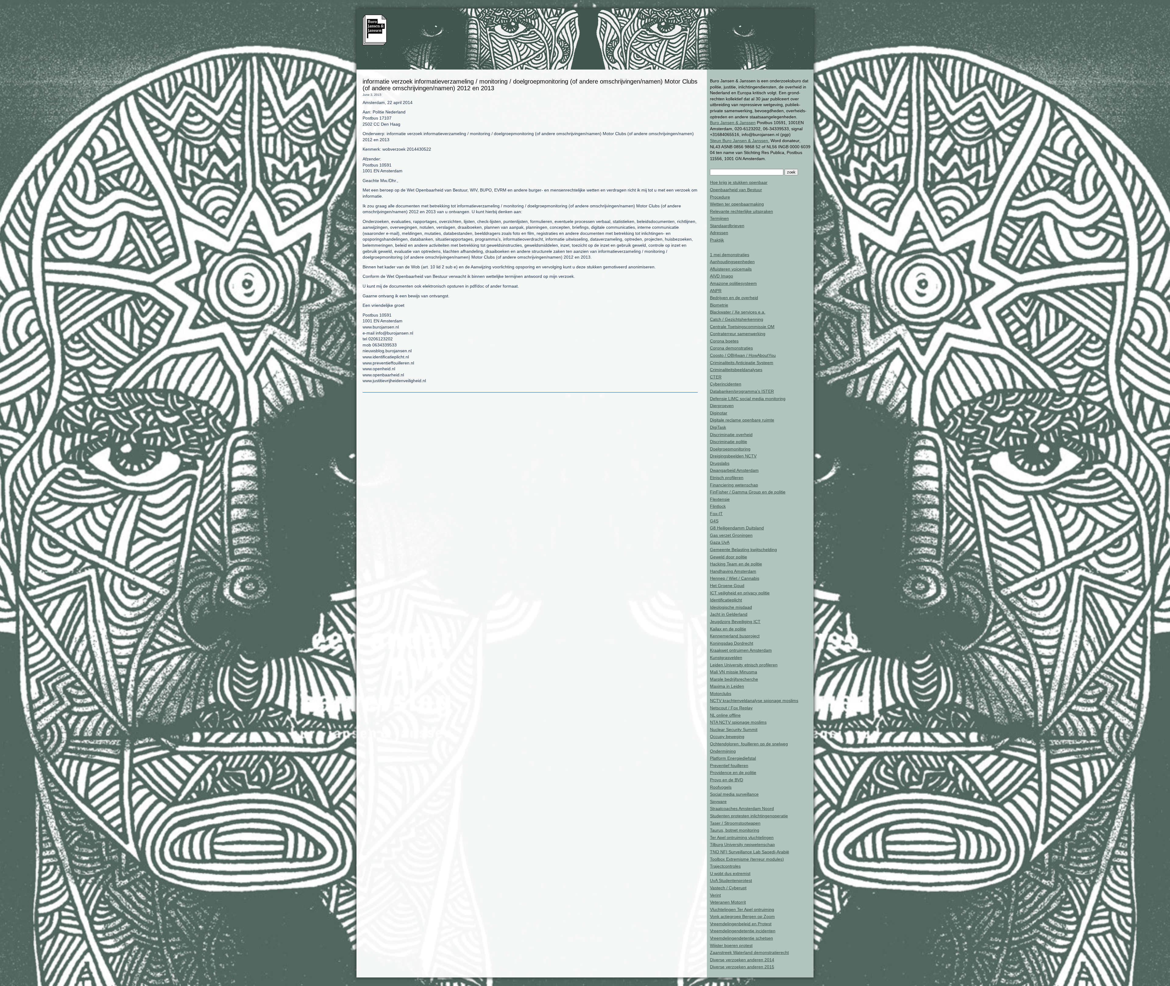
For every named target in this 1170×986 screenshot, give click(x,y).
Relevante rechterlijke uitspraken (741, 211)
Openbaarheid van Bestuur (736, 189)
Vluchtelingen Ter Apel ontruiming (742, 909)
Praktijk (717, 240)
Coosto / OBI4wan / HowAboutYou (743, 355)
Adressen (719, 232)
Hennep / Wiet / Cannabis (734, 578)
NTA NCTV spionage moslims (738, 722)
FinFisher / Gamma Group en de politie (747, 491)
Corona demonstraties (731, 348)
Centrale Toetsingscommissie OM (742, 326)
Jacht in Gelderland (728, 614)
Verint (715, 895)
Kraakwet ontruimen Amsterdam (741, 650)
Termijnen (719, 218)
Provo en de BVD (726, 779)
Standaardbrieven (727, 225)
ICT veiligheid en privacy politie (740, 592)
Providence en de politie (733, 772)
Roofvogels (721, 787)
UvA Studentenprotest (731, 880)
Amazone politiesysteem (733, 283)
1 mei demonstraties (729, 254)
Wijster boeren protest (731, 945)
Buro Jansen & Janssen (733, 122)
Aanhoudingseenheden (732, 261)
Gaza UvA (719, 542)
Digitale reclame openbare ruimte (742, 420)
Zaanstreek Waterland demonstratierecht (749, 952)
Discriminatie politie (728, 441)
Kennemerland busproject (735, 635)
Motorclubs (720, 693)
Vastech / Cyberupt (728, 887)
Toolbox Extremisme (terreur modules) (747, 859)
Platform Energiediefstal (733, 758)
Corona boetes (724, 341)
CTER (716, 377)
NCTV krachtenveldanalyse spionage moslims (754, 700)
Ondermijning (723, 751)
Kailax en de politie (728, 628)
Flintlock (718, 506)
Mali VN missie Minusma (733, 671)
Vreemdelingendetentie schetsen (741, 938)
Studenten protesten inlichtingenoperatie (749, 815)
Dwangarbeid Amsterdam (734, 470)
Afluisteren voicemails (731, 269)
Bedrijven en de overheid (734, 297)
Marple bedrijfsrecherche (734, 679)
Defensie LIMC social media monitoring (747, 398)
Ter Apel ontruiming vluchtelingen (742, 837)
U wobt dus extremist (730, 873)
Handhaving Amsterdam (733, 571)
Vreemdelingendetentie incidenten (742, 930)
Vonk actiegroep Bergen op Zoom (742, 916)
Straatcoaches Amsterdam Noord (742, 808)
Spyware (718, 801)
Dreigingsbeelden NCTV (733, 456)
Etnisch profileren (726, 477)
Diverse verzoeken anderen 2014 (742, 959)
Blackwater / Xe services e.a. (737, 312)
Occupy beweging (727, 736)
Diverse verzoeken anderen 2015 (742, 966)
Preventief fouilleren (729, 765)
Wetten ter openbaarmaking (737, 204)
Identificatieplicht (726, 599)
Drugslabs (719, 463)
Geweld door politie (728, 556)
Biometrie (719, 305)
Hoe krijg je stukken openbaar (739, 182)
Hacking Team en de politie (736, 563)
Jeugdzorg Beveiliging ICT (735, 621)
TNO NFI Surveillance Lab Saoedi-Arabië (749, 851)
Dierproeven (722, 405)
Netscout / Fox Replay (731, 707)
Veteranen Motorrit (728, 902)
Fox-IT (716, 513)
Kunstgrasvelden (726, 657)
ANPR (716, 290)
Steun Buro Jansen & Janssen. (739, 140)
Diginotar (718, 413)
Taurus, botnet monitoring (734, 830)
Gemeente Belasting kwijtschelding (743, 549)
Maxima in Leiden (727, 686)
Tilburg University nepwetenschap (742, 844)
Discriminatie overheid (731, 434)
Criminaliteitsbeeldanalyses (736, 369)
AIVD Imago (721, 276)
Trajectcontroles (725, 866)
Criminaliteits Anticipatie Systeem (741, 362)
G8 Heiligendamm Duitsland (737, 527)
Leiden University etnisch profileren (744, 664)
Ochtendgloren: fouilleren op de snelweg (749, 743)
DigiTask (718, 427)
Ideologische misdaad (731, 607)
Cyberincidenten (725, 384)
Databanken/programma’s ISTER (742, 391)
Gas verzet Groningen (731, 535)
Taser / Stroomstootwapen (735, 823)
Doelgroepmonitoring (730, 448)
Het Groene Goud (727, 585)
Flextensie (720, 499)
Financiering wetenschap (734, 484)
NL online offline (725, 715)
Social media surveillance (734, 794)
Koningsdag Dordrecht (731, 643)
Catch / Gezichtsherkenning (736, 319)
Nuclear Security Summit (733, 729)
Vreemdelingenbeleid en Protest (740, 923)
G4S (714, 520)
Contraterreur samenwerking (737, 333)
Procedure (720, 197)
